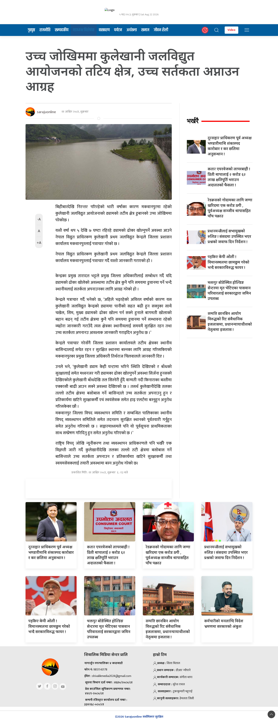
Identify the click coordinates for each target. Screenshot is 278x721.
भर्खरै (193, 120)
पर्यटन (118, 30)
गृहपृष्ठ (31, 30)
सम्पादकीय (61, 30)
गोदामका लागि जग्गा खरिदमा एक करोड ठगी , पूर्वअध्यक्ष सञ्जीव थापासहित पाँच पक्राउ (230, 208)
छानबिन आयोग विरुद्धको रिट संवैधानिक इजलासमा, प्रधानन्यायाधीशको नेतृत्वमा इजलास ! (230, 321)
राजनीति (45, 30)
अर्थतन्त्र (132, 30)
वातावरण (104, 30)
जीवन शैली (161, 30)
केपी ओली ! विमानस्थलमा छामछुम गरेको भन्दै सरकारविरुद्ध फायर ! (228, 262)
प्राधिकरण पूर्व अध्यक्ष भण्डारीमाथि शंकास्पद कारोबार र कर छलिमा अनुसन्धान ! (230, 145)
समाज (145, 30)
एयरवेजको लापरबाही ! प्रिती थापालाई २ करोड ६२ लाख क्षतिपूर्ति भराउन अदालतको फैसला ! (229, 176)
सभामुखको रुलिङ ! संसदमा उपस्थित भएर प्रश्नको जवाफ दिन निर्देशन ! (229, 236)
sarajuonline (46, 112)
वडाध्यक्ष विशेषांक (83, 30)
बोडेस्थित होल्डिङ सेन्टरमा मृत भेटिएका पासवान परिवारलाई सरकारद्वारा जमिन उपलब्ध (229, 290)
